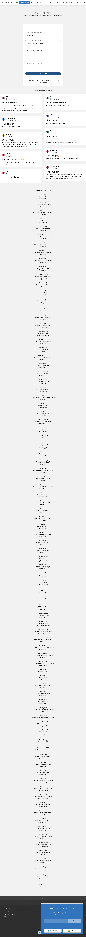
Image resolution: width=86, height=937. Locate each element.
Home (10, 2)
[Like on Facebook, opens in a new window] (43, 903)
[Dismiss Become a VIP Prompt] (81, 906)
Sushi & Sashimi (9, 102)
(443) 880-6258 (8, 916)
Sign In (75, 2)
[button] (82, 2)
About (33, 2)
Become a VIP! (67, 2)
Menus (16, 2)
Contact (58, 2)
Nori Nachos (52, 120)
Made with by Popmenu (25, 898)
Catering (50, 2)
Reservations (41, 2)
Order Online (24, 2)
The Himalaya (8, 124)
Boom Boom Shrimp (56, 102)
